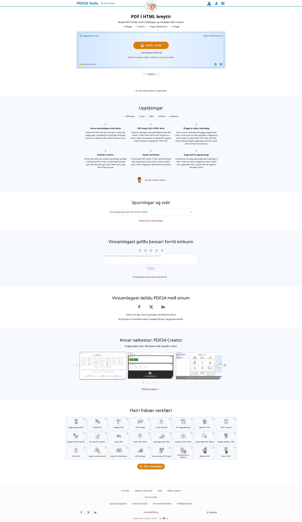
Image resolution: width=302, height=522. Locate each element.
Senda (151, 268)
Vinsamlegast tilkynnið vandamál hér (150, 277)
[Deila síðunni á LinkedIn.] (163, 307)
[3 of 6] (149, 382)
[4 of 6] (152, 382)
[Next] (225, 365)
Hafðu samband (174, 491)
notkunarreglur (164, 57)
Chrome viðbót (151, 497)
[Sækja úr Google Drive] (215, 64)
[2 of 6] (146, 382)
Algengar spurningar (143, 491)
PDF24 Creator (150, 389)
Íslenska (213, 512)
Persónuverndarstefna (162, 504)
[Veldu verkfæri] (223, 3)
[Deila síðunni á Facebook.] (139, 307)
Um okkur (125, 491)
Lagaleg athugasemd (118, 504)
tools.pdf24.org (151, 512)
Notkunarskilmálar (140, 504)
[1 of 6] (144, 382)
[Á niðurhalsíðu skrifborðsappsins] (209, 3)
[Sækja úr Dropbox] (221, 64)
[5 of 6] (155, 382)
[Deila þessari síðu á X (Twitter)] (151, 307)
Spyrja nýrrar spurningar (151, 220)
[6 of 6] (158, 382)
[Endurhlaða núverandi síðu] (151, 6)
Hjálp (160, 491)
